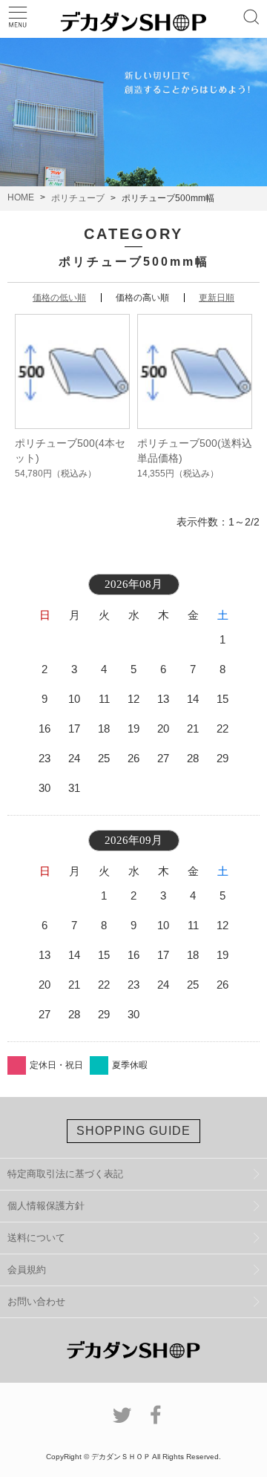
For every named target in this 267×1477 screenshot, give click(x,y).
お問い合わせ (36, 1301)
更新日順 (216, 297)
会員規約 (26, 1269)
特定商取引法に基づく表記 (65, 1173)
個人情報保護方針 (46, 1205)
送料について (36, 1237)
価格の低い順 (59, 297)
